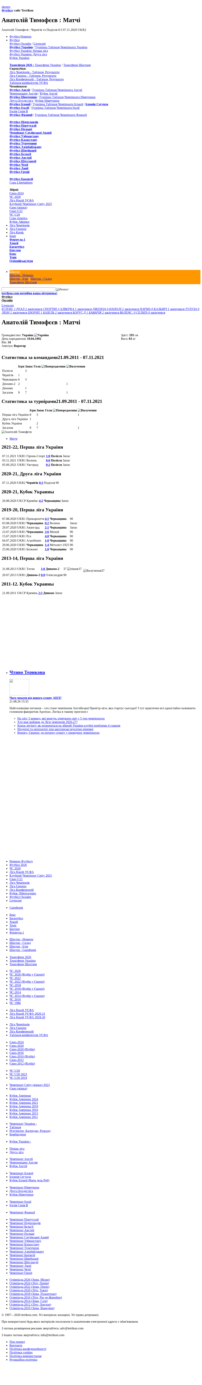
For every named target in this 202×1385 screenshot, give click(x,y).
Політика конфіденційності (27, 1349)
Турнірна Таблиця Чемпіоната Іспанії (58, 104)
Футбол (7, 10)
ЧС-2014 (15, 992)
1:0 (48, 456)
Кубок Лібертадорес (22, 893)
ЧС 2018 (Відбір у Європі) (27, 988)
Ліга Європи (17, 229)
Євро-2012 (16, 1060)
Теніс (13, 257)
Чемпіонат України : (23, 1123)
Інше (12, 236)
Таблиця (15, 1127)
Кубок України (19, 58)
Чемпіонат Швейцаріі (23, 1258)
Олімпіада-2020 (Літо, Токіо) (28, 1290)
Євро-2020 (16, 1045)
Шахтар (14, 271)
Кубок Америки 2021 (23, 1102)
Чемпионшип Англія (23, 93)
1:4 (47, 545)
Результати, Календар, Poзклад (29, 1130)
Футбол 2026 (18, 865)
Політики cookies (21, 1352)
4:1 (47, 518)
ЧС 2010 (15, 999)
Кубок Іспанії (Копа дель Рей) (29, 1180)
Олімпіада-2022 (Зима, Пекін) (29, 1286)
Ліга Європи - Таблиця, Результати (32, 75)
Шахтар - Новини (21, 275)
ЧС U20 (14, 214)
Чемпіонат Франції (22, 1212)
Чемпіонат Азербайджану (26, 1251)
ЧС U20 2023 (18, 1074)
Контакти (15, 1345)
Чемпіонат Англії (21, 1159)
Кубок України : (20, 1141)
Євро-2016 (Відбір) (22, 1056)
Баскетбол (16, 246)
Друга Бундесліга (21, 100)
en (6, 7)
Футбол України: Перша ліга (28, 50)
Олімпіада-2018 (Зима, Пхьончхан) (32, 1294)
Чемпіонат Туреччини (24, 1248)
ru (9, 7)
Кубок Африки (19, 221)
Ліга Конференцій (21, 889)
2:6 (47, 531)
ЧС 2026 (15, 196)
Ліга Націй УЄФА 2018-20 (27, 1017)
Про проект (17, 1341)
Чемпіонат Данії (20, 1265)
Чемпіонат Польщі (21, 1233)
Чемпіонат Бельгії (21, 1226)
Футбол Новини (20, 36)
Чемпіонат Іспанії (21, 1173)
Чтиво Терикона (27, 672)
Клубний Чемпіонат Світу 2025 (30, 204)
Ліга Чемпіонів (19, 225)
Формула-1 (17, 239)
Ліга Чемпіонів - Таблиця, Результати (34, 72)
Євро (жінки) (18, 207)
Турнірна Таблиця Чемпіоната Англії (57, 90)
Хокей (13, 243)
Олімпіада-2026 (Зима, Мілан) (29, 1279)
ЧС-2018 (15, 985)
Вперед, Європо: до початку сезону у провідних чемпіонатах (58, 732)
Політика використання (25, 1356)
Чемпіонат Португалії (24, 1219)
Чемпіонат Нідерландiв (25, 1223)
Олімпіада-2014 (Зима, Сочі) (28, 1301)
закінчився (22, 309)
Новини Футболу (21, 861)
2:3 (40, 593)
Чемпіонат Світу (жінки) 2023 (29, 1085)
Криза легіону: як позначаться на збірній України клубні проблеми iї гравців (68, 725)
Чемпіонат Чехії (20, 1269)
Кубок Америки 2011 (23, 1117)
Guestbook (16, 907)
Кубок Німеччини (47, 100)
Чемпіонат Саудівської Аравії (29, 1237)
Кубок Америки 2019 (23, 1106)
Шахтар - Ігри (18, 278)
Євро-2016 (16, 1053)
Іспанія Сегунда (20, 1176)
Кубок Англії (48, 93)
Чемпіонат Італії (20, 1201)
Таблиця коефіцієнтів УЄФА (28, 82)
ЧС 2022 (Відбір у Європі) (27, 981)
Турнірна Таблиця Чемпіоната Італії (55, 107)
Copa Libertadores (21, 182)
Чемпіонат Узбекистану (25, 1241)
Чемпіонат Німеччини (24, 1187)
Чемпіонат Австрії (21, 1230)
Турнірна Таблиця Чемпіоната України (61, 47)
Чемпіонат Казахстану (24, 1244)
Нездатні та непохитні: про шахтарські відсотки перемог (55, 729)
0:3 (41, 482)
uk (3, 7)
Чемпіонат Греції (20, 1273)
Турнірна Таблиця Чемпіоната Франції (61, 115)
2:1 (47, 527)
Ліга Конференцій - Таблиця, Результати (36, 79)
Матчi (13, 438)
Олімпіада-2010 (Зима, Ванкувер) (31, 1308)
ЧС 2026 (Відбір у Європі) (27, 974)
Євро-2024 (16, 193)
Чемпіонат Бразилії (22, 1255)
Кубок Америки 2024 (23, 1099)
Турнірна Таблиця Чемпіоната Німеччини (67, 97)
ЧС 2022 (15, 978)
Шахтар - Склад (41, 278)
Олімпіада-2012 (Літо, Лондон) (30, 1304)
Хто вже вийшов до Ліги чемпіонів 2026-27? (47, 722)
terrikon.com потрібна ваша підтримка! (29, 293)
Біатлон (15, 250)
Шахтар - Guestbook (22, 950)
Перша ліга (16, 1148)
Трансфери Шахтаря (77, 65)
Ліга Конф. (16, 232)
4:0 (47, 536)
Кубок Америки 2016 (23, 1110)
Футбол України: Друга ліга (28, 54)
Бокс (12, 253)
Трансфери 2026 (20, 957)
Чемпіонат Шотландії (23, 1262)
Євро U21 (16, 211)
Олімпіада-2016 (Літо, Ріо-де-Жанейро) (35, 1297)
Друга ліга (16, 1152)
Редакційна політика (23, 1359)
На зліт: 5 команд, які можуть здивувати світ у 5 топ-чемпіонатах (61, 718)
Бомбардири (17, 1134)
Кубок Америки (20, 1095)
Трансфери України (48, 65)
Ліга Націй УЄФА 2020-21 (27, 1013)
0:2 (48, 464)
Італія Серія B (18, 111)
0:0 (48, 460)
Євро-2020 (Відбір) (22, 1049)
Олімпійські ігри (21, 261)
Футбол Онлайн (20, 43)
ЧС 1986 (15, 1003)
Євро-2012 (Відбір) (22, 1063)
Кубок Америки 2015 (23, 1113)
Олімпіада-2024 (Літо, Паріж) (29, 1283)
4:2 (41, 500)
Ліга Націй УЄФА (21, 200)
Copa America (18, 218)
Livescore (40, 43)
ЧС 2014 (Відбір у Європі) (27, 996)
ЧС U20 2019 (18, 1077)
